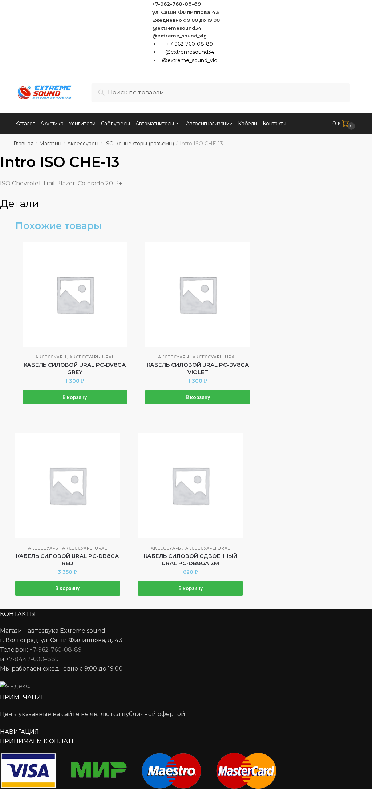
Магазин (50, 143)
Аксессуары (82, 143)
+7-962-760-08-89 (176, 4)
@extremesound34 (177, 28)
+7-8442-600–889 (32, 659)
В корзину (74, 397)
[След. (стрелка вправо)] (26, 805)
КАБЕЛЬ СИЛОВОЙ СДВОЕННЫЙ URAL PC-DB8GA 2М (190, 559)
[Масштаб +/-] (62, 795)
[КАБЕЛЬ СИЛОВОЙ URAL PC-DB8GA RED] (67, 485)
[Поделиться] (26, 795)
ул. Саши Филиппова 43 (185, 12)
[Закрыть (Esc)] (8, 795)
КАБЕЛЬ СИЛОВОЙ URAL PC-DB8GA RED (67, 559)
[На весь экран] (44, 795)
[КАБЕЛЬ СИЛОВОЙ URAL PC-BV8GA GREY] (75, 294)
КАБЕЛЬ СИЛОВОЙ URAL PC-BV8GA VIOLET (198, 368)
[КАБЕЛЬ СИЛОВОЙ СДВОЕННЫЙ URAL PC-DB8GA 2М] (190, 485)
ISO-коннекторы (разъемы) (139, 143)
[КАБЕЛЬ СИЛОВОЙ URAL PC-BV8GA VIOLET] (197, 294)
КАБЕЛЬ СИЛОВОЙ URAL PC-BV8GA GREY (75, 368)
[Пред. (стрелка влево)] (8, 805)
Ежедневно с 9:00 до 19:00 (186, 20)
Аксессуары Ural (91, 356)
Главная (23, 143)
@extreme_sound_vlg (179, 36)
